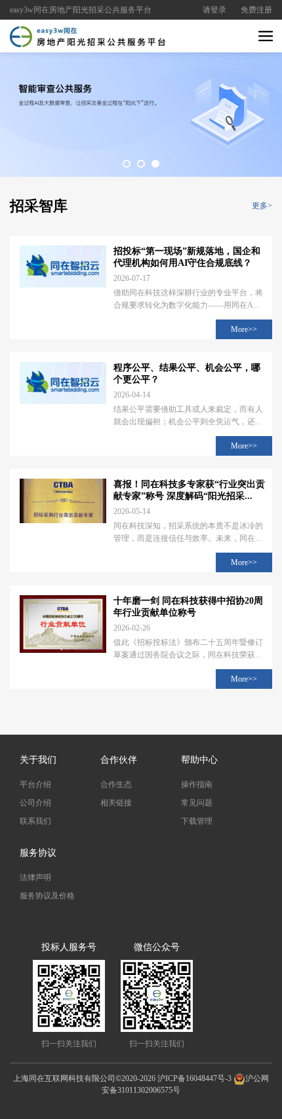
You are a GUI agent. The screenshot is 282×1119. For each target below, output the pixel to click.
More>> (244, 329)
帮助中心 (199, 760)
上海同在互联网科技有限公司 (64, 1078)
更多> (262, 205)
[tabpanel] (141, 111)
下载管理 (196, 821)
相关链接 (116, 802)
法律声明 (35, 877)
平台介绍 (35, 784)
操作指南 (196, 784)
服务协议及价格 (47, 895)
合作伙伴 (118, 760)
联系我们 (35, 821)
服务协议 (38, 853)
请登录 (214, 9)
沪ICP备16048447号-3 (194, 1078)
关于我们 (38, 760)
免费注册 (256, 9)
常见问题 (196, 802)
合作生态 (116, 784)
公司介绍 (35, 802)
